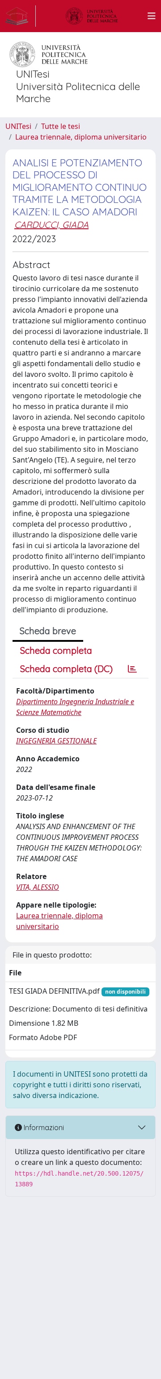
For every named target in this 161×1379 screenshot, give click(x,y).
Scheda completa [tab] (56, 650)
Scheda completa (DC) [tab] (66, 668)
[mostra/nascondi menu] (152, 16)
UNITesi (18, 126)
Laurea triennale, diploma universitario (81, 137)
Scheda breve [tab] (48, 630)
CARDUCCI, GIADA (51, 224)
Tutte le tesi (60, 126)
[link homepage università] (91, 16)
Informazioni (43, 1127)
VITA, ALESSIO (37, 887)
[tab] (132, 669)
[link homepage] (20, 16)
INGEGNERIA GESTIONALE (56, 741)
